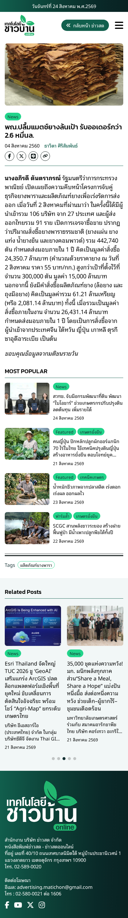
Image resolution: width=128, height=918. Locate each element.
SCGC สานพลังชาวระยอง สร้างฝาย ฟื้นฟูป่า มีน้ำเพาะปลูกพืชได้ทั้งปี (87, 529)
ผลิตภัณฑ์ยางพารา (36, 564)
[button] (53, 758)
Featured (65, 431)
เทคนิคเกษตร (92, 476)
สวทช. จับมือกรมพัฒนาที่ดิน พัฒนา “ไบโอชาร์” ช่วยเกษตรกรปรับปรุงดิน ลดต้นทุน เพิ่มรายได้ (88, 402)
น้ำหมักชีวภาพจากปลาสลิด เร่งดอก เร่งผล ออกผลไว (87, 490)
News (12, 116)
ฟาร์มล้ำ (62, 515)
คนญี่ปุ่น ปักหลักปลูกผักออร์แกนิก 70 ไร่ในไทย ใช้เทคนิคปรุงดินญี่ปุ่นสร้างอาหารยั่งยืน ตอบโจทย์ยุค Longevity (86, 451)
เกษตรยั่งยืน (91, 431)
